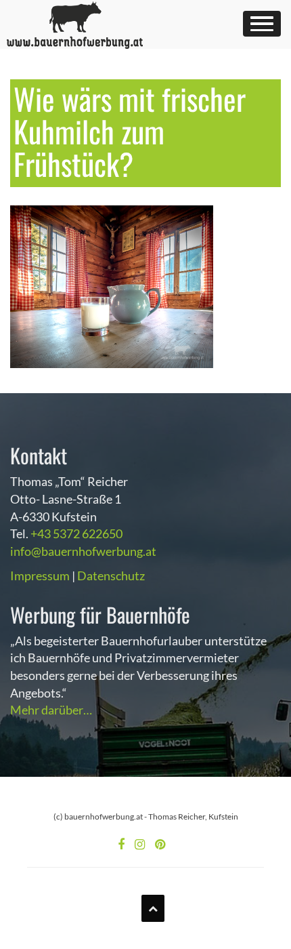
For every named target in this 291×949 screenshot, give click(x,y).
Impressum (40, 575)
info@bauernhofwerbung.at (83, 551)
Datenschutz (111, 575)
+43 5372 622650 (76, 533)
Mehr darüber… (51, 709)
